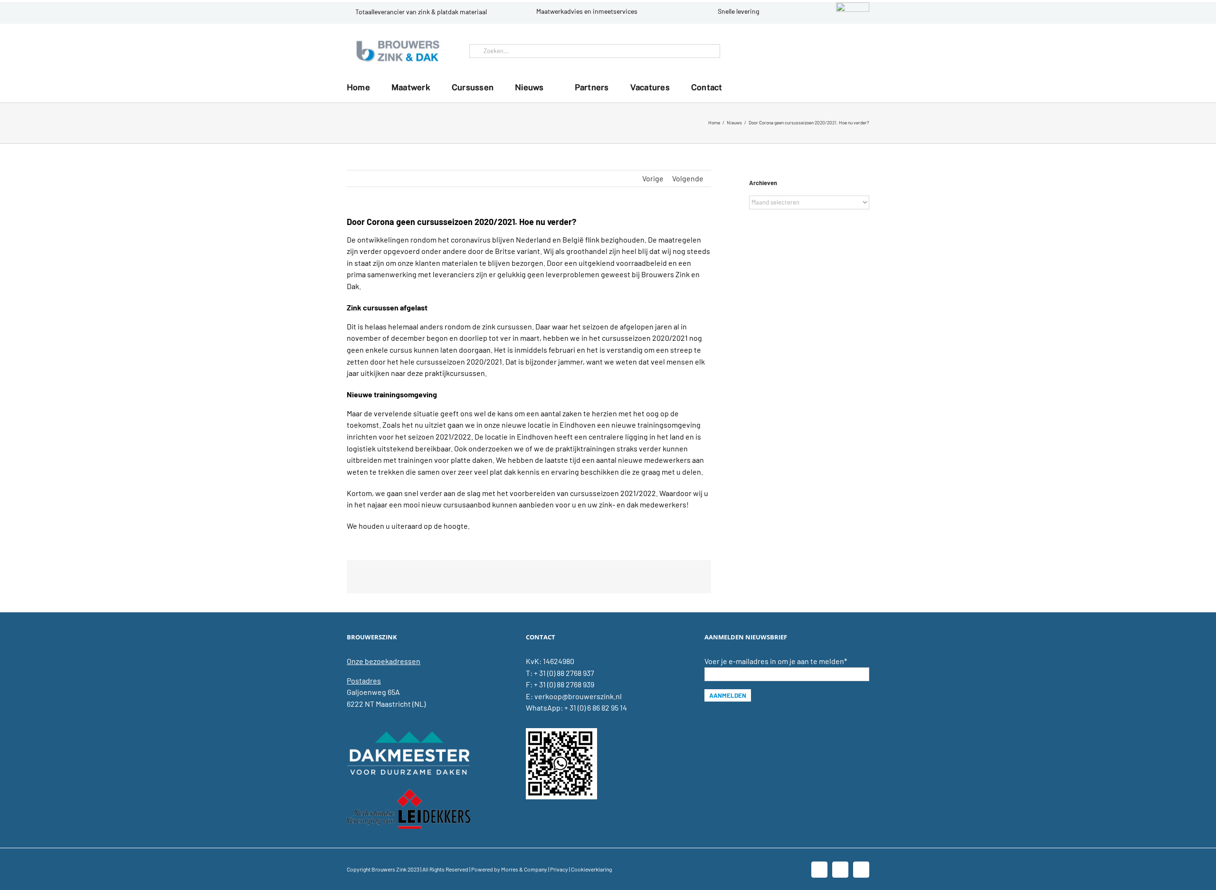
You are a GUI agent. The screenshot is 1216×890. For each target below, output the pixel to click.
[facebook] (829, 51)
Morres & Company (524, 869)
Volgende (687, 178)
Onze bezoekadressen (383, 660)
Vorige (653, 178)
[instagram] (860, 51)
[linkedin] (844, 51)
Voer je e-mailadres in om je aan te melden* (775, 660)
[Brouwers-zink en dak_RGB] (398, 41)
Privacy (559, 869)
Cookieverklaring (591, 869)
